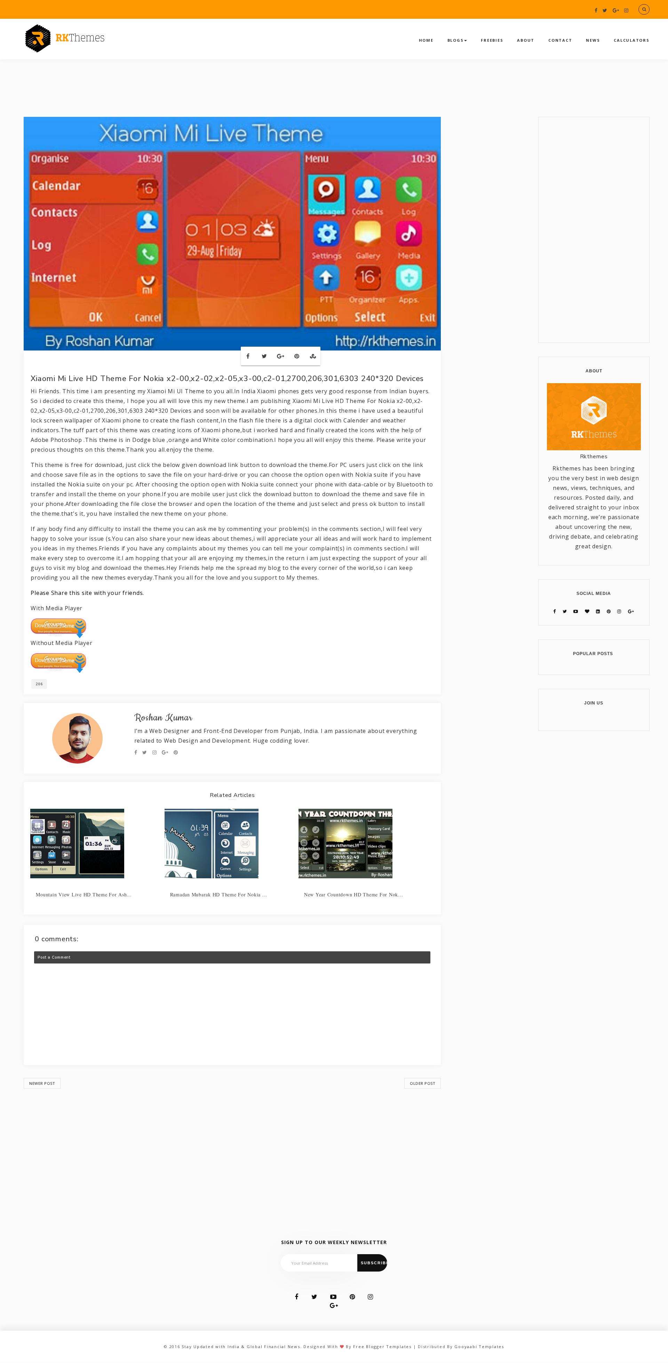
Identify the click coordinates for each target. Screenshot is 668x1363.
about (525, 40)
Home (426, 40)
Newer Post (42, 1083)
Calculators (631, 40)
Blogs (455, 40)
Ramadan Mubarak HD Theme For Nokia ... (219, 894)
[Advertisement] (232, 1149)
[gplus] (616, 10)
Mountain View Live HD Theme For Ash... (84, 894)
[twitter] (605, 10)
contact (560, 40)
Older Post (422, 1083)
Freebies (492, 40)
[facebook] (596, 10)
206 (39, 684)
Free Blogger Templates (382, 1346)
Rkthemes (594, 456)
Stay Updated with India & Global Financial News (241, 1346)
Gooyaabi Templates (479, 1346)
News (593, 40)
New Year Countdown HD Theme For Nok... (353, 894)
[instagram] (626, 10)
